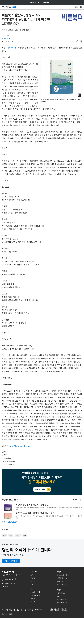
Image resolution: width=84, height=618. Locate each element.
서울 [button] (24, 535)
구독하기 (77, 500)
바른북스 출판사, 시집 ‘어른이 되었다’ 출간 (32, 505)
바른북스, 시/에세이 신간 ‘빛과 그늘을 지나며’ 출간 (35, 513)
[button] (73, 42)
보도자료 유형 (35, 595)
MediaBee (38, 610)
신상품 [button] (18, 535)
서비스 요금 (61, 581)
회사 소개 (5, 610)
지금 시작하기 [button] (10, 561)
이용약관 (12, 610)
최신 (31, 575)
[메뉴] (2, 7)
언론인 (59, 590)
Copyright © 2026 (7, 614)
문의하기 (6, 586)
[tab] (43, 571)
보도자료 (33, 572)
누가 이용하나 (61, 584)
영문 (31, 584)
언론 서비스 (61, 593)
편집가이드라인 (21, 610)
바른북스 (6, 39)
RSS (20, 500)
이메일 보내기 (8, 464)
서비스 (59, 572)
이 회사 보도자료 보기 (10, 522)
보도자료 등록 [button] (9, 579)
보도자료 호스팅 (62, 602)
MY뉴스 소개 (61, 596)
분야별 (32, 578)
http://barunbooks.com (20, 446)
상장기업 (33, 581)
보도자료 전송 (61, 599)
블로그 (32, 601)
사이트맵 (30, 610)
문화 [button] (4, 535)
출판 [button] (10, 535)
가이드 (32, 589)
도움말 (32, 598)
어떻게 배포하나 (62, 578)
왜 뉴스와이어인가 (63, 575)
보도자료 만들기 (35, 592)
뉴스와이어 (11, 47)
